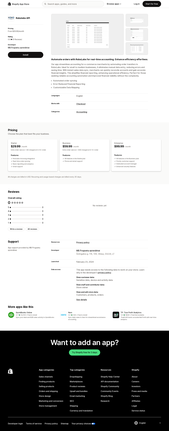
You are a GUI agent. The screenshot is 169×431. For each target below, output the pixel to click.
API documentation (110, 381)
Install (25, 55)
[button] (32, 315)
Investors (136, 386)
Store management (48, 406)
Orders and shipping (48, 391)
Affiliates (136, 401)
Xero (70, 312)
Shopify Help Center (110, 376)
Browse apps (113, 4)
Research (105, 401)
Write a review (16, 229)
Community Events (109, 391)
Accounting (81, 112)
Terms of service (34, 423)
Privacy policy (82, 242)
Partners (136, 396)
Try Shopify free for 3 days (84, 352)
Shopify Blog (107, 396)
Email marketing (77, 396)
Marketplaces (76, 381)
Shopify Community (110, 386)
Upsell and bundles (78, 391)
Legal (134, 406)
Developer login (15, 423)
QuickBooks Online (24, 312)
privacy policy (104, 272)
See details (81, 299)
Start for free (152, 4)
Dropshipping (76, 376)
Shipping (74, 406)
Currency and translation (81, 410)
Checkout (80, 104)
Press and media (139, 391)
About (134, 376)
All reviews (32, 229)
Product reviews (77, 386)
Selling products (46, 386)
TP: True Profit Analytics (131, 312)
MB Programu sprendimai (18, 48)
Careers (135, 381)
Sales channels (46, 376)
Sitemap (65, 423)
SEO (72, 401)
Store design (45, 396)
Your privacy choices (81, 423)
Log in (137, 4)
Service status (138, 410)
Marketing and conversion (51, 401)
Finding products (47, 381)
